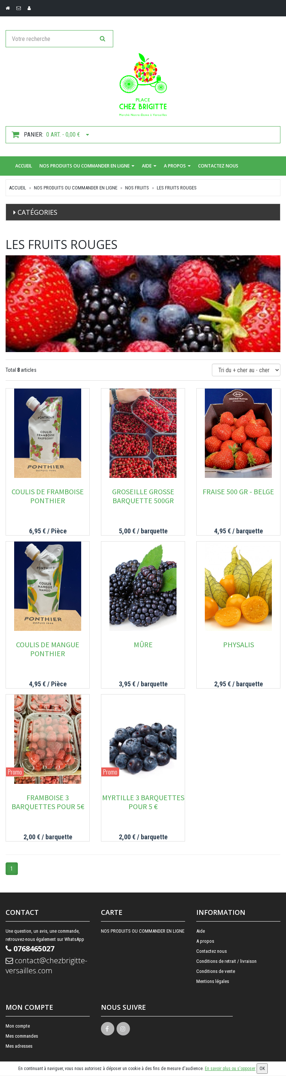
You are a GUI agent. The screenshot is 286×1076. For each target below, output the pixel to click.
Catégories (37, 212)
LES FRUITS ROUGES (177, 188)
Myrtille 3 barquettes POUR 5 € (143, 802)
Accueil (23, 166)
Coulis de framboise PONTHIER (48, 496)
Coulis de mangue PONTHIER (47, 649)
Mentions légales (212, 981)
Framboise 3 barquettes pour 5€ (48, 802)
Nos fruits (137, 188)
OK (262, 1068)
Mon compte (18, 1026)
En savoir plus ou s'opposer (230, 1068)
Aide (147, 166)
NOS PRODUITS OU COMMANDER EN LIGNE (85, 166)
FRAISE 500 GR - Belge (238, 491)
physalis (238, 644)
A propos (175, 166)
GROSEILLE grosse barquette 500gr (143, 496)
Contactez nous (218, 166)
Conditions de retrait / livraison (226, 961)
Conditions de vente (215, 971)
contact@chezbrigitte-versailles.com (46, 965)
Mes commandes (22, 1036)
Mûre (143, 644)
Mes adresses (19, 1046)
